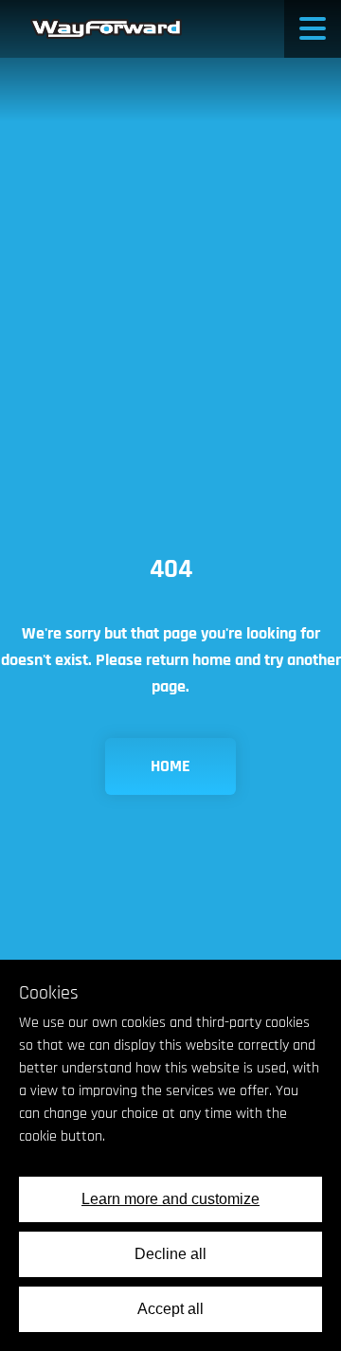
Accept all (170, 1309)
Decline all (170, 1254)
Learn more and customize (170, 1199)
